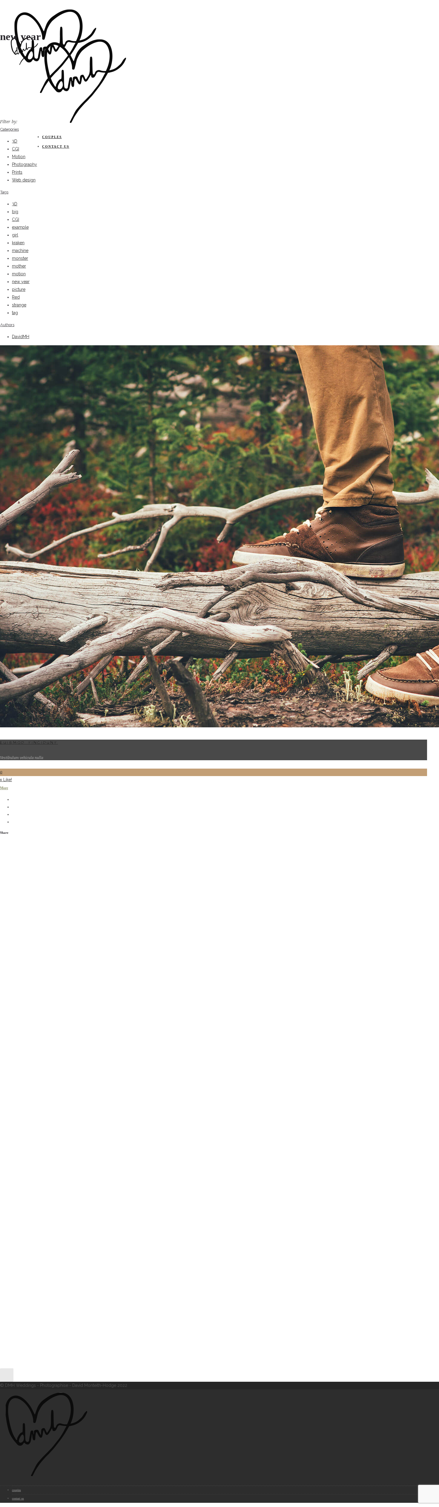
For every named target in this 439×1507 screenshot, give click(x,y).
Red (16, 297)
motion (19, 273)
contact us (55, 146)
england (94, 992)
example (20, 227)
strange (19, 305)
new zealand (170, 992)
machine (20, 250)
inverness (131, 992)
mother (19, 266)
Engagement (33, 1036)
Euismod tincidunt (29, 743)
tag (15, 312)
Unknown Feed (38, 949)
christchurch (22, 992)
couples (52, 137)
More (4, 788)
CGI (15, 148)
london (149, 992)
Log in (27, 874)
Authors (7, 325)
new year (21, 281)
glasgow (111, 992)
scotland (192, 992)
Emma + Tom (34, 930)
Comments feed (36, 890)
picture (18, 289)
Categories (9, 129)
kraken (18, 242)
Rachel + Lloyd (35, 938)
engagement (71, 992)
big (15, 211)
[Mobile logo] (45, 1477)
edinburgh (47, 992)
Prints (17, 172)
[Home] (83, 124)
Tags (4, 192)
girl (15, 235)
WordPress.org (36, 898)
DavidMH (20, 336)
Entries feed (33, 882)
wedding (211, 992)
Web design (24, 180)
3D (14, 141)
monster (20, 258)
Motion (18, 156)
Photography (24, 164)
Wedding (29, 1043)
